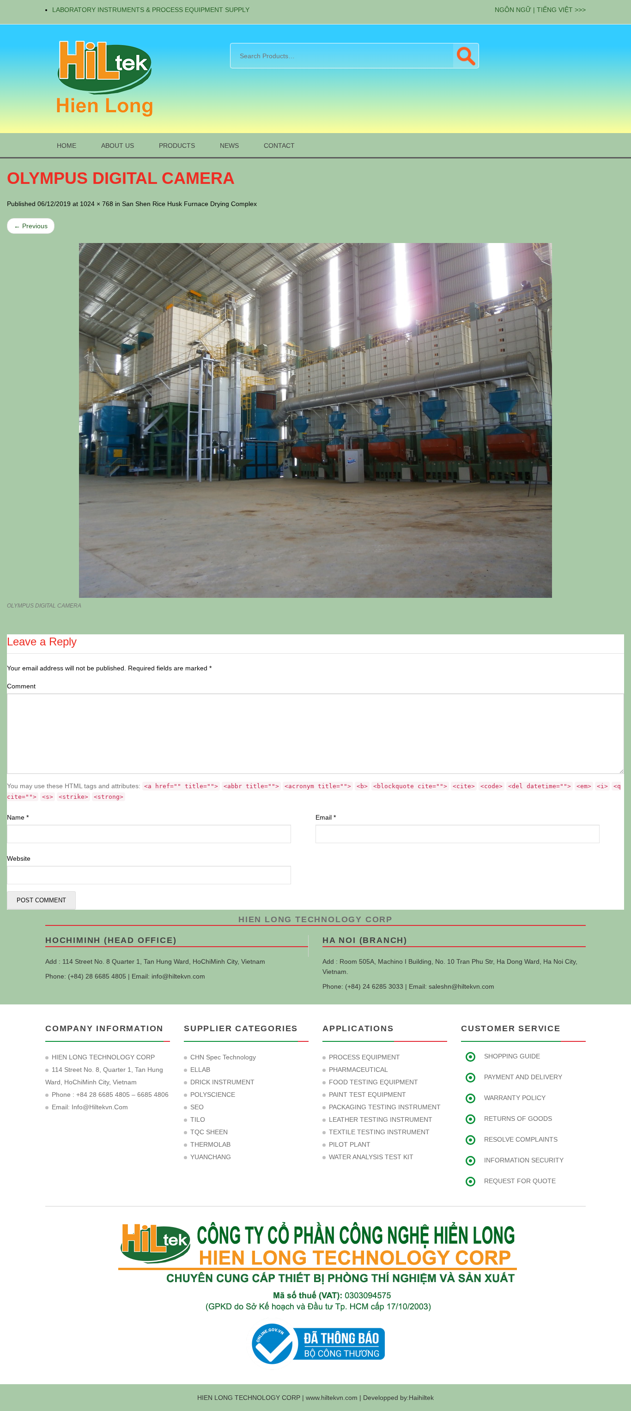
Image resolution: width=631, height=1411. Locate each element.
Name (18, 817)
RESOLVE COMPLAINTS (521, 1139)
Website (18, 858)
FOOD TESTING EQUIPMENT (373, 1082)
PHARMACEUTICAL (358, 1069)
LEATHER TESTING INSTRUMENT (380, 1119)
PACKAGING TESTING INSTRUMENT (385, 1107)
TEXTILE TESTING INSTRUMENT (379, 1132)
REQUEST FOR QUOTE (520, 1181)
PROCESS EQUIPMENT (364, 1057)
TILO (197, 1119)
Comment (21, 686)
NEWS (229, 145)
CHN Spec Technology (223, 1057)
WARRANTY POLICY (515, 1097)
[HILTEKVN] (103, 78)
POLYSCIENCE (212, 1094)
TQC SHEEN (209, 1132)
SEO (197, 1107)
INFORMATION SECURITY (524, 1160)
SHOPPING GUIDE (512, 1056)
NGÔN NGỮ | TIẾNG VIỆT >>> (540, 9)
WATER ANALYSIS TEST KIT (371, 1157)
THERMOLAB (210, 1144)
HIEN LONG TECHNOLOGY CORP (315, 919)
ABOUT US (117, 145)
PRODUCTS (177, 145)
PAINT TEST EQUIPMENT (367, 1094)
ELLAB (200, 1069)
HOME (66, 145)
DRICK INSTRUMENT (222, 1082)
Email (326, 817)
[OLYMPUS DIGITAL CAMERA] (315, 420)
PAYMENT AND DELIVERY (523, 1077)
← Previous (31, 226)
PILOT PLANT (349, 1144)
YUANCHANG (210, 1157)
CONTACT (279, 145)
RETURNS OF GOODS (518, 1118)
